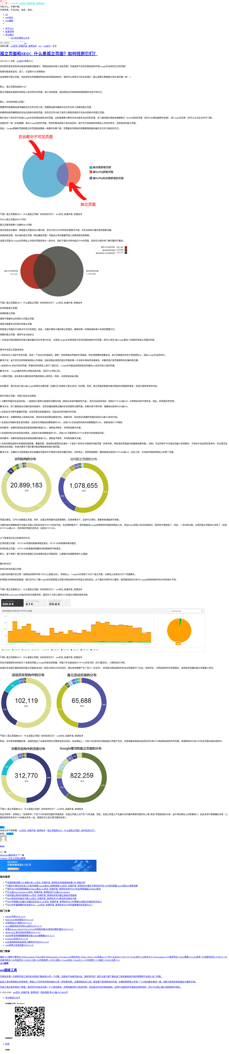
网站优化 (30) (77, 957)
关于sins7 (9, 28)
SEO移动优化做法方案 (65, 898)
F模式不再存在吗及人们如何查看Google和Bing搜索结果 (112, 886)
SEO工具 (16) (33, 960)
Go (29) (94, 957)
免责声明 (9, 31)
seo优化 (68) (43, 957)
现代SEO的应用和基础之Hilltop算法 (84, 889)
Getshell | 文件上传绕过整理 (12, 858)
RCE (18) (223, 957)
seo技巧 (46, 46)
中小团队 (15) (58, 960)
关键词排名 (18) (7, 960)
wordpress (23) (163, 957)
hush (2, 846)
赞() (2, 827)
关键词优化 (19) (211, 957)
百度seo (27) (102, 957)
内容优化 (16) (21, 960)
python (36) (66, 957)
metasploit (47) (55, 957)
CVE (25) (129, 957)
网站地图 (45, 992)
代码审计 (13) (93, 960)
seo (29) (87, 957)
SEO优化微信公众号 (20, 38)
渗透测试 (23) (175, 957)
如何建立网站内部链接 (66, 895)
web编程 (9, 21)
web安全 (9, 17)
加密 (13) (103, 960)
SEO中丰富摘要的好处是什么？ (78, 905)
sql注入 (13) (81, 960)
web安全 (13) (70, 960)
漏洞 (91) (4, 957)
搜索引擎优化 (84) (16, 957)
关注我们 (9, 35)
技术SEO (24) (150, 957)
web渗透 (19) (198, 957)
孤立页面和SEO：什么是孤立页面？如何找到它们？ (49, 53)
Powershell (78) (31, 957)
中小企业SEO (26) (116, 957)
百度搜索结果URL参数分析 (72, 882)
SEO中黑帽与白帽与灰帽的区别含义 (85, 902)
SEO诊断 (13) (113, 960)
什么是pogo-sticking (61, 892)
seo (6, 14)
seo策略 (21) (187, 957)
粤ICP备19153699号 (59, 992)
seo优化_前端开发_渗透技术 (32, 3)
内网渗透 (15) (45, 960)
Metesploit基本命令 (8, 855)
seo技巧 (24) (138, 957)
